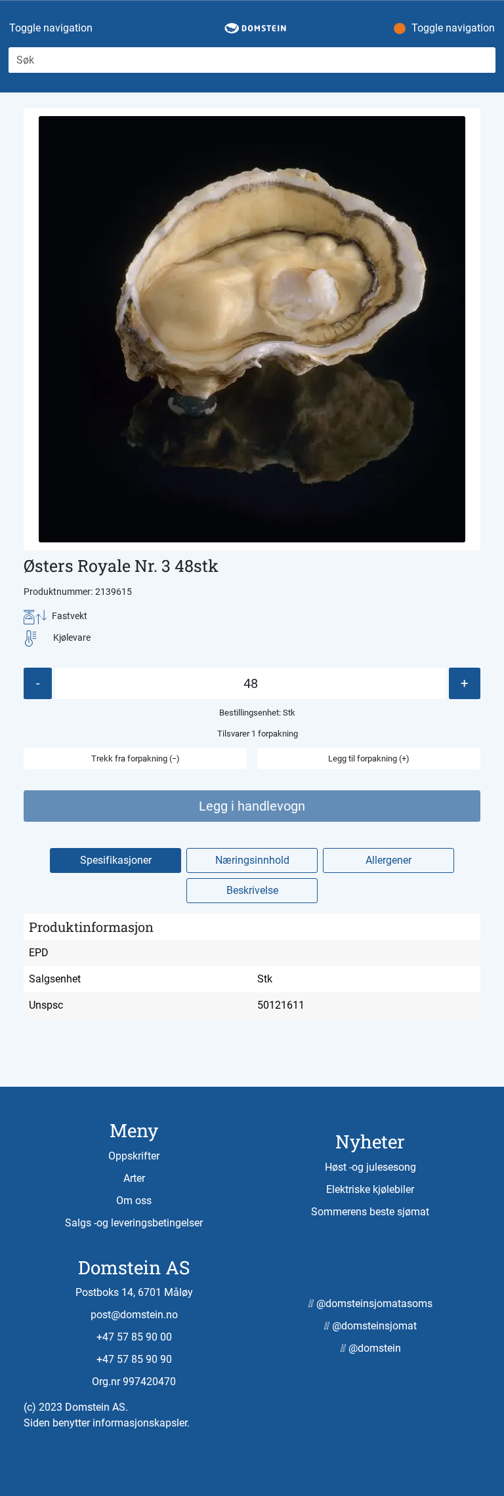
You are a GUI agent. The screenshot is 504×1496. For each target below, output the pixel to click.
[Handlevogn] (390, 28)
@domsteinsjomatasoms (373, 1303)
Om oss (134, 1200)
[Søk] (487, 60)
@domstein (373, 1348)
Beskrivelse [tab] (252, 890)
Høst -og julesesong (370, 1167)
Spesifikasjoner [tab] (116, 860)
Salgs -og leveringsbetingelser (134, 1223)
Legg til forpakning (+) (369, 758)
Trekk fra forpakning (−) (135, 758)
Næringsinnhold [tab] (252, 860)
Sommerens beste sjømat (370, 1211)
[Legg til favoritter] (258, 565)
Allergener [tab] (388, 860)
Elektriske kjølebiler (370, 1189)
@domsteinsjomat (373, 1326)
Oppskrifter (133, 1156)
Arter (134, 1178)
